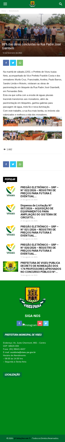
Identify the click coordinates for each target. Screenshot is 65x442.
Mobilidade (14, 11)
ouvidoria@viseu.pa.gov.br (23, 352)
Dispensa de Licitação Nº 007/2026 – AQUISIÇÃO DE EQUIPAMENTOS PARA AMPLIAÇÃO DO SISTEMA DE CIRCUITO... (39, 211)
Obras (33, 40)
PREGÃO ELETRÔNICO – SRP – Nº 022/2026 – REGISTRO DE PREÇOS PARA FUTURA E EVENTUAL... (39, 192)
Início (4, 11)
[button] (61, 4)
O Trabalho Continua (20, 40)
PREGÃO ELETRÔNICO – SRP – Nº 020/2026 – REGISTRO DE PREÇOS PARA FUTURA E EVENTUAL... (39, 249)
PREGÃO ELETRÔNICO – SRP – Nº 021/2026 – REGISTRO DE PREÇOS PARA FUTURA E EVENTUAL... (39, 231)
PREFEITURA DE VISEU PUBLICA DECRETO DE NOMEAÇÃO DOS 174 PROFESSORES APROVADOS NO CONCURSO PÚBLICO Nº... (41, 267)
